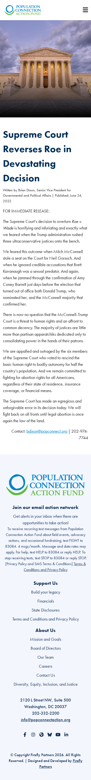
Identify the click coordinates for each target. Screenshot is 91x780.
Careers (45, 666)
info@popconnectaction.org (45, 719)
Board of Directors (46, 648)
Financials (45, 601)
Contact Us (45, 675)
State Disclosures (45, 610)
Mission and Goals (45, 639)
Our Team (45, 657)
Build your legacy (45, 592)
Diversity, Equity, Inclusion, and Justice (46, 684)
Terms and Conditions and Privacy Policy (45, 619)
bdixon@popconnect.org (46, 431)
